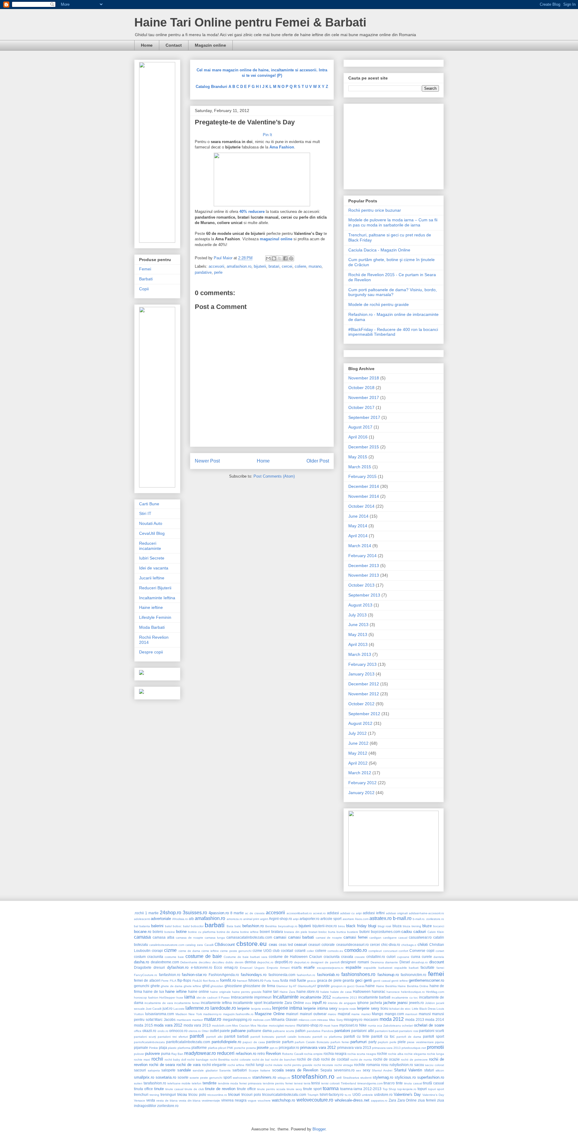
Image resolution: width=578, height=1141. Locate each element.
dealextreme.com (165, 962)
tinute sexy (294, 1089)
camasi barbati (301, 937)
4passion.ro (219, 913)
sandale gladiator (205, 1070)
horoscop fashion (146, 997)
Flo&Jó (197, 980)
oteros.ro (194, 1031)
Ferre (165, 980)
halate (324, 991)
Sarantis (225, 1070)
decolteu (205, 962)
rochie (382, 1053)
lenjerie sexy (368, 1008)
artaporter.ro (309, 919)
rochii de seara (162, 1064)
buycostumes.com (385, 932)
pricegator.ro (289, 1047)
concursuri (390, 950)
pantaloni (342, 1030)
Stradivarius (351, 1077)
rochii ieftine (236, 1065)
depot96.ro (284, 962)
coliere (300, 266)
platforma (184, 1047)
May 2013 (357, 634)
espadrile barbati (406, 967)
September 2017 (364, 417)
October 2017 (361, 407)
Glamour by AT (286, 986)
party (372, 1042)
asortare (348, 919)
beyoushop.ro (287, 926)
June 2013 (358, 624)
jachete (389, 1002)
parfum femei (340, 1042)
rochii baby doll (175, 1059)
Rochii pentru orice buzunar (374, 210)
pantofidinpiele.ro (226, 1042)
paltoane (238, 1030)
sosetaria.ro (166, 1077)
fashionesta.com (282, 975)
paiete (225, 1031)
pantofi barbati (236, 1036)
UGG (357, 1094)
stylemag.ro (383, 1077)
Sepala (326, 1070)
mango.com (394, 1014)
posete (263, 1047)
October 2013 (361, 585)
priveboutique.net (414, 1047)
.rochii (139, 913)
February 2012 (362, 782)
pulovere (152, 1053)
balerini (157, 926)
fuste (301, 980)
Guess (360, 986)
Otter (205, 1031)
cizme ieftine (210, 950)
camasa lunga (215, 937)
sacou (419, 1065)
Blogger (318, 1129)
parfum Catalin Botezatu (312, 1042)
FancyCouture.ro (145, 975)
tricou (182, 1094)
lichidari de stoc (400, 1008)
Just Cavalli (153, 1008)
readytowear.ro (200, 1053)
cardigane (390, 937)
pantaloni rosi (408, 1031)
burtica (341, 932)
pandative (203, 272)
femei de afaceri (147, 980)
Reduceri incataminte (150, 546)
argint (264, 919)
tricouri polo (251, 1094)
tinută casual (433, 1083)
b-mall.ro (402, 918)
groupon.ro (338, 986)
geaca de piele (329, 980)
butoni (364, 932)
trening (154, 1094)
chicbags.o (408, 944)
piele (402, 1042)
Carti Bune (149, 503)
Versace (139, 1100)
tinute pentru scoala (271, 1089)
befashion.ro (253, 926)
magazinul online (276, 239)
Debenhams (188, 962)
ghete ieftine (192, 986)
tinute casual (174, 1089)
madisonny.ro (212, 1014)
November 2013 (363, 575)
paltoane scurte (283, 1031)
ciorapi (157, 950)
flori (205, 980)
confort (403, 950)
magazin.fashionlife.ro (238, 1014)
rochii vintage (343, 1065)
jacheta (376, 1003)
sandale (184, 1070)
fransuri (242, 980)
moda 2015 (143, 1025)
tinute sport (312, 1089)
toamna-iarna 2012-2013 (360, 1089)
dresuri (159, 967)
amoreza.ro (234, 919)
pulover (139, 1053)
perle (218, 272)
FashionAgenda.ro (224, 975)
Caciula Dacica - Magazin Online (379, 250)
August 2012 (360, 723)
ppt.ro (274, 1047)
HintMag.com (435, 991)
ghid (206, 986)
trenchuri (141, 1094)
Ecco (218, 967)
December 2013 (363, 565)
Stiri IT (145, 513)
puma (165, 1053)
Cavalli (208, 944)
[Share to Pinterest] (291, 258)
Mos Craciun (241, 1025)
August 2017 (360, 427)
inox (308, 1003)
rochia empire (313, 1053)
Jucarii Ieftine (151, 577)
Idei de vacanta (153, 568)
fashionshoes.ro (358, 974)
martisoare (184, 1019)
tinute (159, 1088)
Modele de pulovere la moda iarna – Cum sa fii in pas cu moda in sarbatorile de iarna (392, 222)
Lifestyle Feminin (155, 617)
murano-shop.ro (310, 1025)
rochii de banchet (283, 1059)
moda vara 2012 (168, 1025)
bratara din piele (295, 932)
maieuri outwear (313, 1014)
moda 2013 (414, 1019)
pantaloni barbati (386, 1031)
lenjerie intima (287, 1008)
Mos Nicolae (259, 1025)
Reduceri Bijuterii (155, 587)
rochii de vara (188, 1064)
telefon (196, 1083)
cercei (287, 266)
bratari (274, 266)
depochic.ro (265, 962)
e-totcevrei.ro (201, 967)
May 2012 (357, 753)
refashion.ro (246, 1053)
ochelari (407, 1025)
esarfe (309, 967)
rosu (384, 1065)
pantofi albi (214, 1036)
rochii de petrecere (414, 1059)
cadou (406, 931)
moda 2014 (434, 1019)
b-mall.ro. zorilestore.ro (428, 919)
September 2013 (364, 595)
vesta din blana (190, 1100)
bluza (397, 926)
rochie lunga (435, 1053)
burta (331, 932)
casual (402, 937)
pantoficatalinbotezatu (149, 1042)
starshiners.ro (264, 1077)
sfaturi (429, 1070)
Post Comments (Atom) (274, 476)
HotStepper (167, 997)
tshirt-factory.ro (331, 1094)
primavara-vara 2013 (386, 1047)
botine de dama (228, 932)
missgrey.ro (353, 1019)
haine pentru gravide (247, 991)
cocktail (287, 950)
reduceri (226, 1053)
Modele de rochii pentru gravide (378, 304)
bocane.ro (142, 931)
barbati (215, 924)
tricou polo (197, 1094)
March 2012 (359, 772)
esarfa (296, 967)
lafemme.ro (197, 1008)
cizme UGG (262, 950)
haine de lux (153, 991)
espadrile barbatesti (378, 967)
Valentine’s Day (433, 1094)
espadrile (353, 967)
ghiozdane (233, 986)
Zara (392, 1100)
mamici (366, 1014)
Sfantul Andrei (382, 1070)
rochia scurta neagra (361, 1053)
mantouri (411, 1014)
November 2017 (363, 397)
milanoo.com (307, 1019)
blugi (372, 926)
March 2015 (359, 466)
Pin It (267, 134)
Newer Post (207, 460)
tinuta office (143, 1089)
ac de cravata (255, 913)
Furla (267, 980)
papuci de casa (254, 1042)
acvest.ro (319, 913)
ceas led (286, 944)
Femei (145, 269)
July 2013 (357, 615)
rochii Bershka (220, 1059)
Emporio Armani (278, 967)
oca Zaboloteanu (389, 1025)
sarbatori (239, 1070)
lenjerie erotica (261, 1008)
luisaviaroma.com (159, 1014)
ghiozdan (216, 986)
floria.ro (214, 980)
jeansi (402, 1002)
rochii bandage (197, 1059)
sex (358, 1070)
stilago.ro (284, 1077)
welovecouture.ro (315, 1099)
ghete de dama (171, 986)
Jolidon (430, 1003)
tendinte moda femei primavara (240, 1083)
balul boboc (173, 926)
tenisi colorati (330, 1083)
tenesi (298, 1083)
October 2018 (361, 387)
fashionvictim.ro (413, 975)
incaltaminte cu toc (405, 997)
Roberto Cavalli (292, 1053)
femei (436, 973)
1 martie (152, 913)
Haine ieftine (151, 607)
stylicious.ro (405, 1077)
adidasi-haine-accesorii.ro (426, 913)
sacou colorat (434, 1065)
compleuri (375, 950)
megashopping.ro (237, 1019)
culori (391, 957)
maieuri (292, 1014)
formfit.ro (228, 980)
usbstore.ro (383, 1094)
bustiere (352, 932)
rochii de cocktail (335, 1059)
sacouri (140, 1070)
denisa (250, 962)
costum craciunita (148, 957)
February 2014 (362, 555)
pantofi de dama (408, 1036)
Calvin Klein (435, 932)
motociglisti (276, 1025)
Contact (174, 45)
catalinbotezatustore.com (166, 944)
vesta (150, 1100)
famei (440, 967)
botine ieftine (249, 932)
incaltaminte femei (187, 1003)
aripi (296, 919)
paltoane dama (259, 1031)
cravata (347, 957)
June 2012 (358, 743)
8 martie (237, 913)
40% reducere (252, 211)
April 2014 (358, 535)
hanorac (378, 991)
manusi (425, 1014)
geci (358, 980)
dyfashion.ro (177, 967)
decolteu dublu (223, 962)
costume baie (174, 957)
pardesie (273, 1042)
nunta (372, 1025)
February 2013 (362, 664)
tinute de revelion (220, 1088)
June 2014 (358, 516)
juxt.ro (167, 1008)
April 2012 (358, 763)
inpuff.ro (319, 1002)
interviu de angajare (342, 1003)
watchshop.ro (283, 1100)
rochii (157, 1059)
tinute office (246, 1089)
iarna (189, 996)
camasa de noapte (189, 937)
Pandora (328, 1031)
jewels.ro (416, 1003)
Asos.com (361, 919)
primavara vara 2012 (318, 1047)
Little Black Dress (424, 1008)
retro (261, 1053)
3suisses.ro (195, 912)
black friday (356, 926)
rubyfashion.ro (401, 1065)
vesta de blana (167, 1100)
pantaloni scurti (431, 1031)
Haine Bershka (386, 986)
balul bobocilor (193, 926)
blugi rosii (384, 926)
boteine (169, 932)
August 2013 (360, 605)
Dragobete (142, 967)
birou (341, 926)
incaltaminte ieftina (216, 1003)
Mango (377, 1014)
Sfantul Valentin (408, 1070)
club (276, 950)
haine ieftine (176, 991)
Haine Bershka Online (413, 986)
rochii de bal (260, 1059)
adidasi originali (397, 913)
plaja (163, 1047)
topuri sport (436, 1089)
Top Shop (389, 1089)
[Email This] (268, 258)
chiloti (423, 944)
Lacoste (179, 1008)
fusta (275, 980)
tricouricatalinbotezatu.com (284, 1094)
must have (331, 1025)
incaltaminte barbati (374, 997)
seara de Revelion (301, 1070)
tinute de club (194, 1089)
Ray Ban (177, 1053)
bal (136, 926)
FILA (173, 980)
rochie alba (395, 1053)
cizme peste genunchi (235, 950)
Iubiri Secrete (151, 558)
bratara (277, 932)
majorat (344, 1014)
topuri (422, 1089)
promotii (435, 1047)
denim (239, 962)
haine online (198, 991)
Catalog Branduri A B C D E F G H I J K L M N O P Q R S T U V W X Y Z (262, 86)
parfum (288, 1042)
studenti (365, 1077)
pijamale (141, 1047)
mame (355, 1014)
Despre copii (151, 652)
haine (370, 986)
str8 (339, 1077)
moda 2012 (392, 1019)
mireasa (322, 1019)
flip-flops (184, 980)
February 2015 (362, 476)
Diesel (404, 962)
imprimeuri (263, 997)
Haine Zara (287, 991)
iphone (363, 1003)
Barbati (146, 278)
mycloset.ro (348, 1025)
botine (181, 931)
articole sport (330, 919)
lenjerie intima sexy (320, 1008)
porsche (239, 1047)
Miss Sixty (336, 1019)
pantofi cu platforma (327, 1036)
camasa (142, 937)
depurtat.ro (301, 962)
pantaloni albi (362, 1031)
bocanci (438, 926)
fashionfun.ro (306, 975)
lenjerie (243, 1008)
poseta (251, 1047)
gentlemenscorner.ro (426, 980)
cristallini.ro (375, 957)
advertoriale (161, 918)
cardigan (375, 937)
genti (368, 980)
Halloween (362, 991)
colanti (300, 950)
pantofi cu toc (383, 1036)
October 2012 (361, 703)
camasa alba (163, 937)
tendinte (209, 1083)
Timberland (348, 1083)
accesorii (216, 266)
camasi (280, 937)
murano (315, 266)
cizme (170, 950)
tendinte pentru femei (278, 1083)
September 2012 (364, 713)
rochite (359, 1065)
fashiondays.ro (253, 974)
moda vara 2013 (197, 1025)
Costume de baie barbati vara (245, 957)
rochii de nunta (361, 1059)
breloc (323, 932)
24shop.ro (170, 912)
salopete (168, 1070)
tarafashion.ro (155, 1083)
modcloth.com (221, 1025)
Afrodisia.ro (180, 919)
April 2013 (358, 644)
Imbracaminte (242, 997)
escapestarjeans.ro (330, 967)
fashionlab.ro (328, 974)
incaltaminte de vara (158, 1003)
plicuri (222, 1047)
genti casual (381, 980)
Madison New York (189, 1014)
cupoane (403, 957)
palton (300, 1031)
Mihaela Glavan (284, 1019)
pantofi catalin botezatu (293, 1036)
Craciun (315, 957)
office (137, 1031)
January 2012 (361, 792)
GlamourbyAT (307, 986)
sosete (183, 1077)
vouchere (264, 1100)
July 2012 (357, 733)
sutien (138, 1083)
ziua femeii (427, 1100)
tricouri (234, 1094)
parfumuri (358, 1042)
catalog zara (194, 944)
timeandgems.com (370, 1083)
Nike (363, 1025)
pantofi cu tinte (356, 1036)
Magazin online (210, 45)
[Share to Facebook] (285, 258)
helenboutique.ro (413, 991)
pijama (439, 1042)
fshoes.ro (255, 980)
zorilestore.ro (168, 1106)
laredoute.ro (223, 1008)
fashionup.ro (388, 974)
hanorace (393, 991)
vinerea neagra (234, 1100)
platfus (212, 1047)
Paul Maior (224, 258)
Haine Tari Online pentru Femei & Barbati (250, 22)
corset (440, 950)
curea (415, 957)
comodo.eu (335, 950)
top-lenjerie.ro (406, 1089)
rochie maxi (142, 1059)
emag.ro (231, 967)
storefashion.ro (312, 1076)
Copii (144, 288)
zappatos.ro (379, 1100)
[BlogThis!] (274, 258)
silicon (440, 1070)
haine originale (220, 991)
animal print (251, 919)
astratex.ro (380, 918)
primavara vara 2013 (354, 1047)
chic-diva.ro (390, 944)
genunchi (141, 986)
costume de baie (203, 956)
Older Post (317, 460)
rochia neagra (335, 1053)
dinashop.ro (419, 962)
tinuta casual (413, 1083)
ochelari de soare (429, 1025)
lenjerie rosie (347, 1008)
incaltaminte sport (247, 1003)
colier (310, 950)
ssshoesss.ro (242, 1077)
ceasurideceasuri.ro (352, 944)
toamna (331, 1088)
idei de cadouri (207, 997)
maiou (332, 1014)
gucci (350, 986)
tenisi (315, 1083)
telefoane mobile (179, 1083)
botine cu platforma (202, 932)
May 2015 (357, 456)
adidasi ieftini (374, 913)
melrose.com (261, 1019)
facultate (427, 967)
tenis (307, 1083)
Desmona (377, 962)
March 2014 (359, 545)
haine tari (270, 991)
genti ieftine (399, 980)
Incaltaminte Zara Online (283, 1003)
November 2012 (363, 693)
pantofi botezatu (262, 1036)
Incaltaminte (286, 996)
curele (427, 957)
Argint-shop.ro (280, 919)
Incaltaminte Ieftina (157, 597)
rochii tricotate (323, 1065)
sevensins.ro (344, 1070)
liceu (384, 1008)
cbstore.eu (251, 943)
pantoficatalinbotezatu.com (188, 1042)
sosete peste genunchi (206, 1077)
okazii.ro (149, 1031)
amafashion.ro (239, 266)
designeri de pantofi (325, 962)
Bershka (271, 926)
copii (430, 950)
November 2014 (363, 496)
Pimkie (153, 1047)
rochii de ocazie (386, 1059)
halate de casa (341, 991)
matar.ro (212, 1019)
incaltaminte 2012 (315, 997)
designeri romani (355, 962)
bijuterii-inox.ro (324, 926)
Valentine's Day (407, 1094)
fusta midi (288, 980)
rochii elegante (214, 1065)
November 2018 (363, 378)
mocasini (371, 1019)
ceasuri (300, 944)
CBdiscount (225, 944)
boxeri (265, 932)
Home (147, 45)
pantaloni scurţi (145, 1036)
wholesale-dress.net (352, 1100)
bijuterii (260, 266)
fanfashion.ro (169, 975)
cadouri (419, 931)
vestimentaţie (211, 1100)
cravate (360, 957)
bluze (427, 926)
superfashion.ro (430, 1077)
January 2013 (361, 674)
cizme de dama (189, 950)
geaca (311, 980)
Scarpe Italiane (260, 1070)
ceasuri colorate (321, 944)
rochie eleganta (415, 1053)
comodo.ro (355, 950)
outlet (214, 1031)
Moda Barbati (152, 627)
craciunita (332, 957)
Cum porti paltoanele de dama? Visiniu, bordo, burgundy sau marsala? (392, 292)
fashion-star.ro (194, 974)
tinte (399, 1083)
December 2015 (363, 446)
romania (373, 1065)
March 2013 (359, 654)
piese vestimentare (420, 1042)
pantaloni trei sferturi (173, 1036)
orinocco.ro (178, 1031)
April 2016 (358, 437)
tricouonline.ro (217, 1094)
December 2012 (363, 683)
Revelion (273, 1053)
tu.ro (348, 1094)
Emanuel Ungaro (252, 967)
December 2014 (363, 486)
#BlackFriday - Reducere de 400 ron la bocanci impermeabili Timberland (393, 332)
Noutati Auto (150, 523)
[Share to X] (280, 258)
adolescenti (142, 919)
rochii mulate (274, 1065)
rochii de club (308, 1059)
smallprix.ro (144, 1077)
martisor (197, 1019)
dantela (439, 957)
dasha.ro (141, 962)
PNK (230, 1047)
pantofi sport (433, 1036)
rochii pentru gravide (298, 1065)
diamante (391, 962)
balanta (144, 926)
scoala (278, 1070)
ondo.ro (162, 1031)
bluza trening (412, 926)
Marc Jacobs (165, 1019)
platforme (199, 1047)
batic (238, 926)
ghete (155, 986)
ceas (273, 944)
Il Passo (224, 997)
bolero (158, 932)
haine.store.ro (308, 991)
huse (179, 997)
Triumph (313, 1094)
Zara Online (407, 1100)
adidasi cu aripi (351, 913)
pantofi (197, 1036)
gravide (323, 986)
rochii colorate (240, 1059)
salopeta (154, 1070)
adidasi (333, 913)
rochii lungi (255, 1065)
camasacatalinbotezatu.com (249, 937)
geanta (348, 980)
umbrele (367, 1094)
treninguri (168, 1094)
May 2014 (357, 525)
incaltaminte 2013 (344, 997)
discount (436, 962)
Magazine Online (269, 1014)
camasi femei (355, 937)
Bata (230, 926)
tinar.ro (389, 1083)
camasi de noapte (329, 937)
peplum (383, 1042)
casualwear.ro (420, 937)
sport (227, 1077)
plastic (172, 1047)
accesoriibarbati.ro (299, 913)
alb (191, 919)
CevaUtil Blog (152, 533)
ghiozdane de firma (259, 986)
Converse (417, 950)
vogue (252, 1100)
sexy (366, 1070)
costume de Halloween (288, 957)
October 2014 (361, 506)
